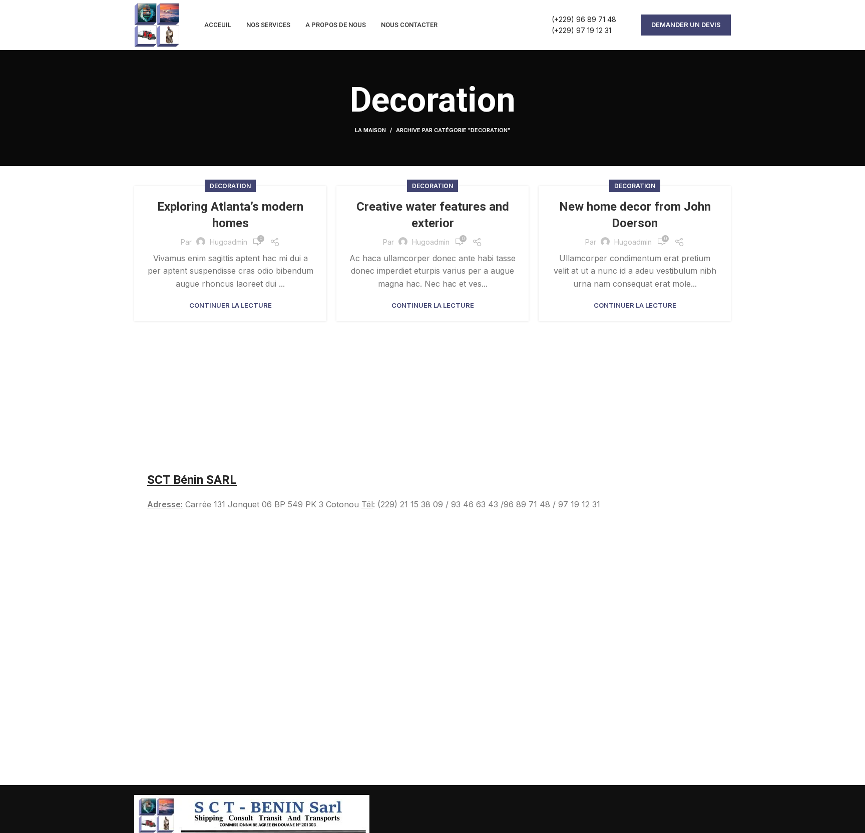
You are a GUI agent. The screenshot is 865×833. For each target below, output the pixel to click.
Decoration (230, 186)
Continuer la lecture (230, 305)
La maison (370, 130)
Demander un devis (686, 25)
